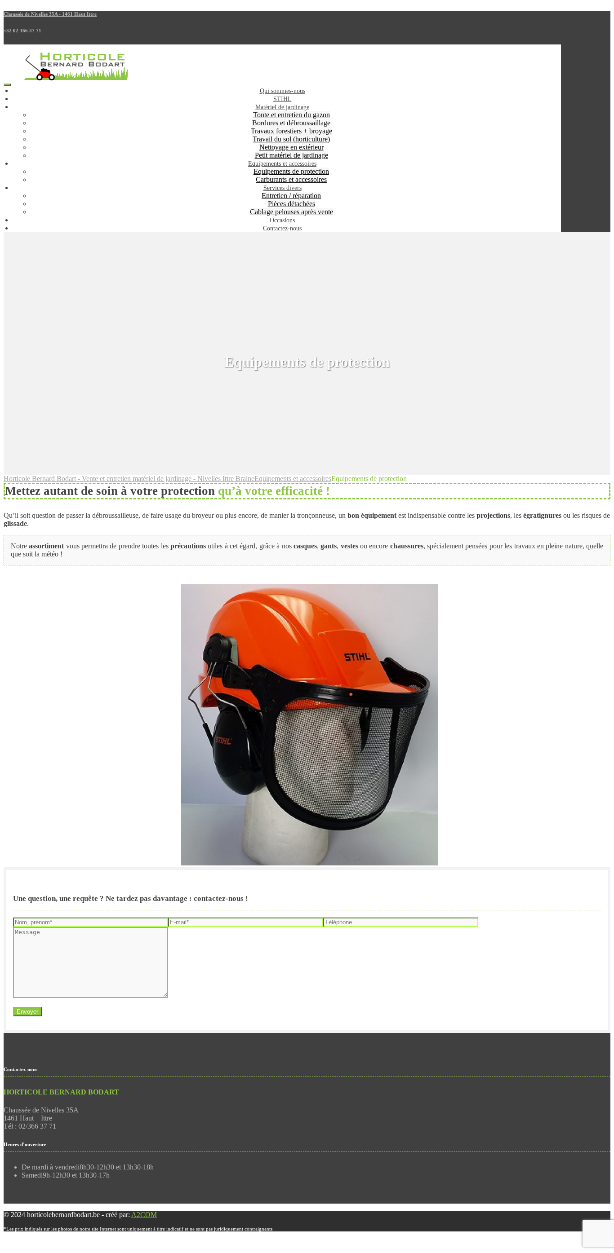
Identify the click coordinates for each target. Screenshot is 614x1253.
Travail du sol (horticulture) (291, 139)
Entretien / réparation (291, 195)
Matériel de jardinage (282, 107)
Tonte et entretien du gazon (291, 115)
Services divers (282, 188)
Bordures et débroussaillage (291, 123)
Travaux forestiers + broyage (291, 131)
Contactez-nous (282, 228)
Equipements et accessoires (282, 163)
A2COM (144, 1214)
